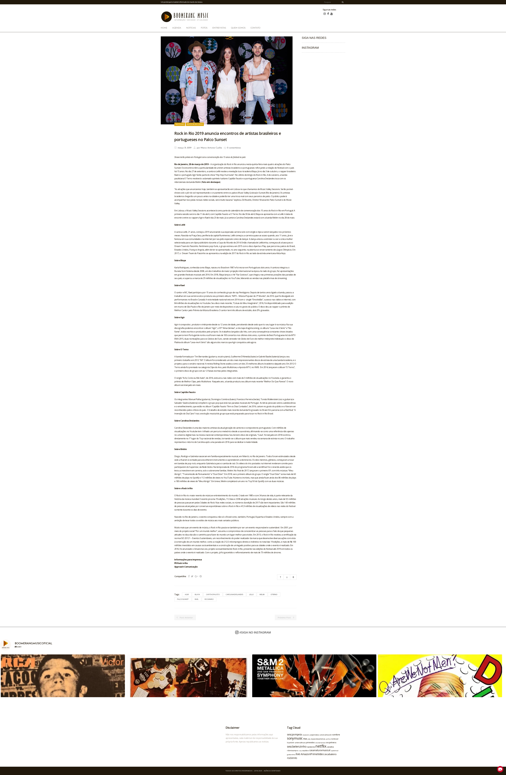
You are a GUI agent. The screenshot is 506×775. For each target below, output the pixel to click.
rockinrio (209, 599)
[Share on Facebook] (189, 576)
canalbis (330, 746)
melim (262, 594)
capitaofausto (213, 594)
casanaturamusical (319, 750)
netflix (320, 746)
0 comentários (234, 148)
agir (187, 594)
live (298, 754)
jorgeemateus (314, 735)
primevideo (310, 742)
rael (197, 599)
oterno (274, 594)
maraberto (306, 735)
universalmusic (300, 742)
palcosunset (183, 599)
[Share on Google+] (196, 576)
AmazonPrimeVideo (312, 754)
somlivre (336, 734)
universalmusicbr (326, 735)
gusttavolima (291, 754)
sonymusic (295, 738)
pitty (309, 739)
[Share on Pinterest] (201, 576)
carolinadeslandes (234, 594)
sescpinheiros (331, 742)
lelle (251, 594)
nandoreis (311, 746)
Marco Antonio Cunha (211, 148)
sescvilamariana (320, 743)
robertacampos (292, 750)
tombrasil (334, 739)
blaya (197, 594)
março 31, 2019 (184, 148)
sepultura (305, 750)
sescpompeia (294, 734)
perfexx (328, 739)
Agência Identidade (272, 771)
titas (305, 738)
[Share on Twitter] (192, 576)
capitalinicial (334, 751)
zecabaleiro (330, 754)
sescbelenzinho (296, 746)
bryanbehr (290, 742)
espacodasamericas (318, 739)
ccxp (300, 751)
